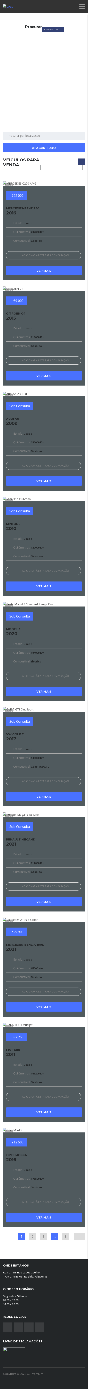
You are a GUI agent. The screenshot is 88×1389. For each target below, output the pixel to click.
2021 (20, 842)
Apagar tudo (52, 29)
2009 (12, 421)
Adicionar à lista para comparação (45, 255)
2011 (13, 1052)
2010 (13, 526)
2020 (13, 631)
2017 (15, 736)
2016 (22, 211)
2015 (16, 316)
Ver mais (43, 271)
